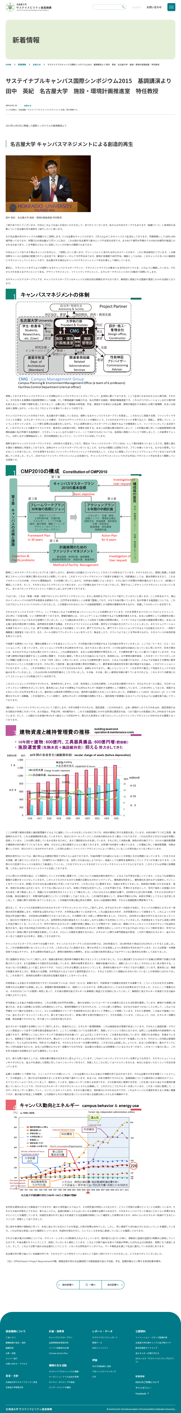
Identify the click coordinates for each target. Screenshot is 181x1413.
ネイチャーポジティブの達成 (62, 1382)
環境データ (97, 1342)
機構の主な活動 (58, 1365)
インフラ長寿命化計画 (59, 1347)
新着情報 (140, 1376)
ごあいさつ (11, 1337)
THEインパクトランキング (104, 1371)
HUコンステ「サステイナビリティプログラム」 (154, 1360)
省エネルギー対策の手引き (147, 1353)
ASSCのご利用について (147, 1382)
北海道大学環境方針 (14, 1387)
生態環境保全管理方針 (59, 1342)
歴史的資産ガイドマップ (146, 1347)
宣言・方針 (12, 1376)
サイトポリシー (143, 1387)
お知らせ (27, 105)
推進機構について (16, 1331)
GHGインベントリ (100, 1347)
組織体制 (10, 1347)
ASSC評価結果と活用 (101, 1366)
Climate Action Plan (58, 1353)
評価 (94, 1360)
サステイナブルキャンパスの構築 (64, 1371)
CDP (94, 1376)
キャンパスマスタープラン (61, 1337)
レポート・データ (102, 1331)
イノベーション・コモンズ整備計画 (151, 1337)
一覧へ (92, 1284)
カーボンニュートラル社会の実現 (64, 1376)
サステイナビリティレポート (105, 1337)
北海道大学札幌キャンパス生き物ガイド (153, 1342)
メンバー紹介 (12, 1358)
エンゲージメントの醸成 (60, 1387)
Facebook (140, 1393)
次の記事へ (113, 1284)
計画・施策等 (56, 1331)
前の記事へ (68, 1284)
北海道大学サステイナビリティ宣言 (21, 1382)
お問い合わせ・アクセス (16, 1363)
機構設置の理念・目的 (15, 1342)
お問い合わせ (154, 7)
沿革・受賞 (11, 1353)
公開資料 (140, 1331)
